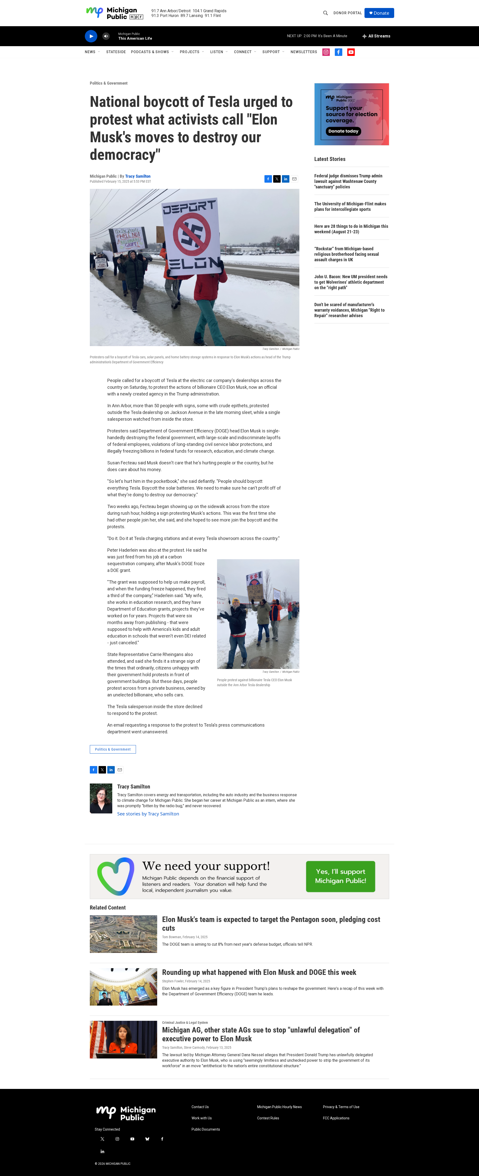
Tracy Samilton (137, 176)
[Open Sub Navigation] (99, 52)
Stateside (116, 52)
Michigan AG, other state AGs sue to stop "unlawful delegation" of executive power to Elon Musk (261, 1034)
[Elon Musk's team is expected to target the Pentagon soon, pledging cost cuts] (123, 934)
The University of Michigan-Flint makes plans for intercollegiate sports (350, 206)
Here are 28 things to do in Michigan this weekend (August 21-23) (351, 229)
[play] (91, 36)
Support (271, 52)
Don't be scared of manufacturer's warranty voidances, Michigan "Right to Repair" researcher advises (349, 310)
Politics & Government (108, 83)
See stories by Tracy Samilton (148, 814)
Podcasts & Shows (150, 52)
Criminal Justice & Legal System (185, 1023)
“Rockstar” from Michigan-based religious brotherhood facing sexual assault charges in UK (346, 254)
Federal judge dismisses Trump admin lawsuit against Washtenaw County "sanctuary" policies (348, 181)
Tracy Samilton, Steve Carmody (183, 1047)
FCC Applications (336, 1118)
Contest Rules (268, 1118)
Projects (190, 52)
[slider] (114, 36)
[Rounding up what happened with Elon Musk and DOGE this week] (123, 987)
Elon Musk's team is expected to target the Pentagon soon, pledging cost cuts (271, 923)
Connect (243, 52)
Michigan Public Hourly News (279, 1107)
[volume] (106, 36)
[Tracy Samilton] (101, 798)
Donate (381, 13)
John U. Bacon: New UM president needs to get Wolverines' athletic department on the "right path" (350, 282)
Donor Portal (348, 13)
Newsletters (304, 52)
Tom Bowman (171, 937)
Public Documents (206, 1129)
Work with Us (202, 1118)
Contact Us (200, 1107)
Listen (216, 52)
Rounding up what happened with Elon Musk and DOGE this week (259, 972)
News (90, 52)
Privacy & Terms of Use (341, 1107)
